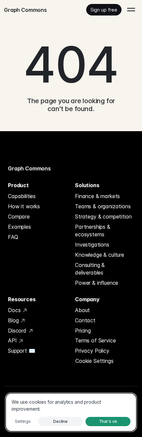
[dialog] (71, 412)
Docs (15, 310)
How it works (24, 206)
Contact (85, 320)
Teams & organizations (103, 206)
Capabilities (22, 196)
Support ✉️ (21, 350)
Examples (19, 226)
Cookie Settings (94, 361)
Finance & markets (97, 196)
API (13, 340)
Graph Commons (29, 168)
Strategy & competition (103, 216)
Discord (18, 330)
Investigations (92, 244)
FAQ (13, 237)
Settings (23, 421)
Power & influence (96, 282)
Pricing (83, 330)
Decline (60, 421)
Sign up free (103, 10)
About (82, 310)
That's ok (108, 421)
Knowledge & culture (99, 254)
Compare (19, 216)
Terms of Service (95, 340)
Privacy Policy (92, 350)
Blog (14, 320)
